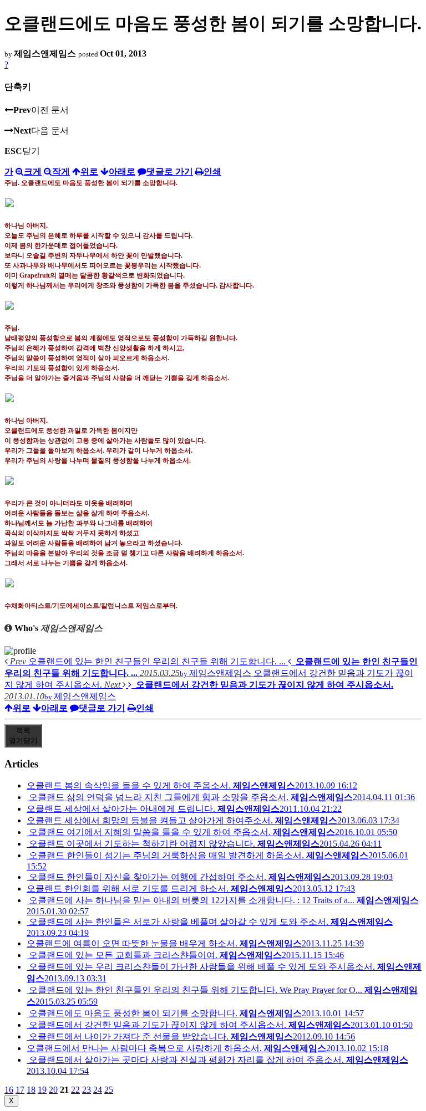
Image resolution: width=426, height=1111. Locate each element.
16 (8, 1089)
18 (31, 1089)
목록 (23, 735)
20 (53, 1089)
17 (20, 1089)
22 (75, 1089)
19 (42, 1089)
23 (86, 1089)
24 (97, 1089)
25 (108, 1089)
